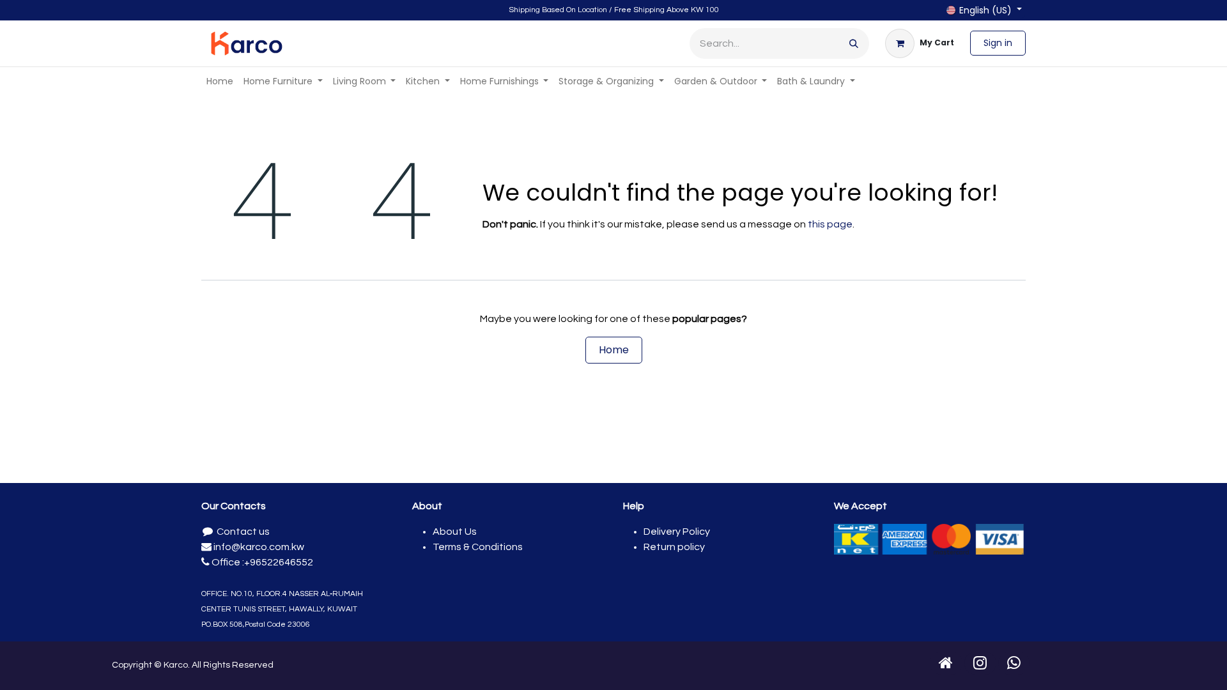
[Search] (853, 43)
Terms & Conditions (478, 547)
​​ (946, 663)
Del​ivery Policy (677, 531)
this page (830, 224)
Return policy (674, 547)
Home (614, 349)
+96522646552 (278, 562)
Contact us (242, 531)
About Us (455, 531)
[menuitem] (219, 81)
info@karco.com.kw (258, 547)
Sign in (998, 42)
